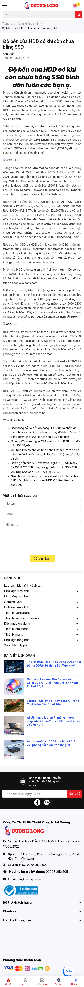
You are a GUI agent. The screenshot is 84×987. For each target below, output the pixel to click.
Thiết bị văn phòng (17, 613)
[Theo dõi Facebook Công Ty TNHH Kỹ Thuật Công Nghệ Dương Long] (37, 802)
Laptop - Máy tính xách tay (23, 585)
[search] (78, 14)
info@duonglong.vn (29, 879)
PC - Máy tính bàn (16, 596)
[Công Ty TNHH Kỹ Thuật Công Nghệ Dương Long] (41, 5)
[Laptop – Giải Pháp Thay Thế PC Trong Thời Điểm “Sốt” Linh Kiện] (14, 705)
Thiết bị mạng (13, 634)
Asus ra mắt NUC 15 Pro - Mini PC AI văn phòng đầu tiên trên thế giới (51, 743)
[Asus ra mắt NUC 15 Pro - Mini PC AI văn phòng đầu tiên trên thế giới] (14, 749)
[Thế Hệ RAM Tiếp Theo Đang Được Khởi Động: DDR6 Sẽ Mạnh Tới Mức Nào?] (14, 666)
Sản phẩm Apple (15, 645)
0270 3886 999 (37, 864)
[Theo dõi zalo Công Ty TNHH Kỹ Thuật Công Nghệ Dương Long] (47, 802)
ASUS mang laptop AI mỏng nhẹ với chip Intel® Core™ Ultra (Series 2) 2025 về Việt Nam (53, 721)
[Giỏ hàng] (74, 5)
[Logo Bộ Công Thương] (20, 890)
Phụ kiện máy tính (16, 591)
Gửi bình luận (42, 558)
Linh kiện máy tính (16, 607)
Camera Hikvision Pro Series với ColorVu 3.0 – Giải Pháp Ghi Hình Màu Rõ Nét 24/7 (52, 683)
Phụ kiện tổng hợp (16, 640)
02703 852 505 (57, 871)
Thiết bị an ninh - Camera (21, 618)
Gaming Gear (13, 602)
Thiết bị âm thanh (16, 629)
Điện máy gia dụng (17, 623)
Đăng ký (74, 793)
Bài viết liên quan (19, 655)
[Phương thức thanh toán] (27, 968)
